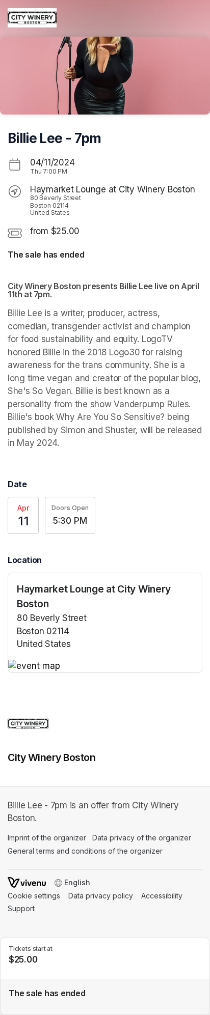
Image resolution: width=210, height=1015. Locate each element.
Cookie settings (34, 895)
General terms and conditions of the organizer (85, 851)
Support (21, 908)
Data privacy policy (100, 895)
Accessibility (161, 895)
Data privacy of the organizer (141, 837)
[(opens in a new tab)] (105, 666)
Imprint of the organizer (47, 837)
